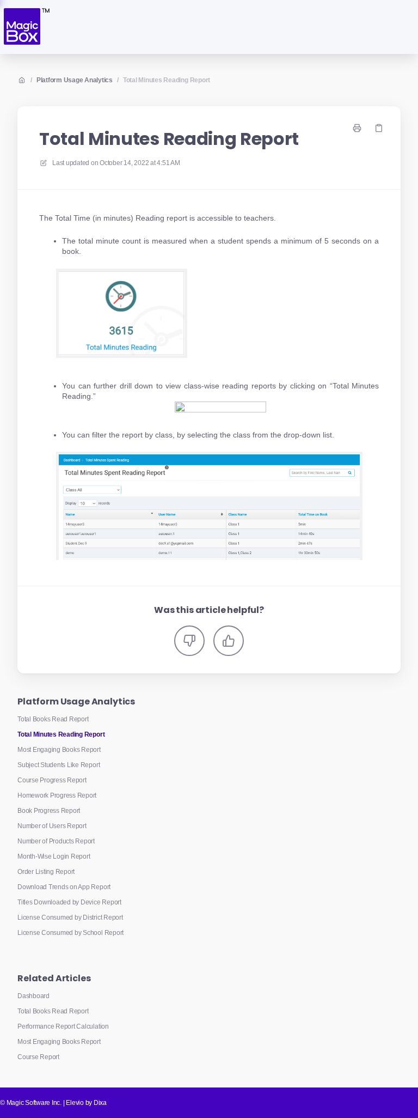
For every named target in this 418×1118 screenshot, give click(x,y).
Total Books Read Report (52, 719)
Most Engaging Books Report (59, 750)
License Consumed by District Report (70, 917)
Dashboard (33, 996)
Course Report (38, 1057)
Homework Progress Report (56, 795)
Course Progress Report (52, 780)
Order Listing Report (46, 872)
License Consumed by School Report (70, 933)
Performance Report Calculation (63, 1026)
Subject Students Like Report (58, 765)
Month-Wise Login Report (53, 856)
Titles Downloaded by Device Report (69, 902)
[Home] (26, 27)
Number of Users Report (52, 826)
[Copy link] (379, 128)
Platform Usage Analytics (74, 80)
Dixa (100, 1103)
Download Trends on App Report (63, 887)
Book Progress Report (48, 811)
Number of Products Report (56, 841)
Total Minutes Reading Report (166, 80)
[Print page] (357, 128)
